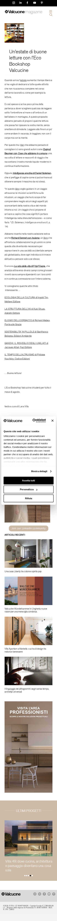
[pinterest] (53, 894)
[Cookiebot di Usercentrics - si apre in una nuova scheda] (34, 421)
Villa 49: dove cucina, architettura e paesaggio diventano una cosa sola (28, 865)
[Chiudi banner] (52, 421)
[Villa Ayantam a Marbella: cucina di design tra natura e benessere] (28, 631)
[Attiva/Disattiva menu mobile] (50, 11)
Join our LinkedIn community (28, 528)
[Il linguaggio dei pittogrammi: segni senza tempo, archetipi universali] (28, 671)
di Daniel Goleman (32, 173)
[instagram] (34, 894)
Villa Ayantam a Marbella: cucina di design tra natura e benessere (25, 650)
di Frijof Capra (29, 266)
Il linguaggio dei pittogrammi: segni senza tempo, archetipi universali (27, 690)
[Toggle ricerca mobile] (50, 14)
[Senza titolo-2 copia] (14, 24)
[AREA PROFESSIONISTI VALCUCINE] (28, 702)
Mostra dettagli (39, 471)
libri (22, 145)
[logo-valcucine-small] (11, 893)
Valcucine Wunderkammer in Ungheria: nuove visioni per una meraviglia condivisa (26, 610)
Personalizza (27, 489)
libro (17, 188)
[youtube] (49, 894)
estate (22, 52)
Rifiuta (28, 498)
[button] (25, 875)
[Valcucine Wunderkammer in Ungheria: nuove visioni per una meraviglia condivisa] (28, 591)
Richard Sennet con (25, 237)
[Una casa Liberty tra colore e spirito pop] (28, 553)
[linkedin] (39, 894)
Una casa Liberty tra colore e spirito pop (23, 571)
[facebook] (44, 894)
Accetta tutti (28, 480)
